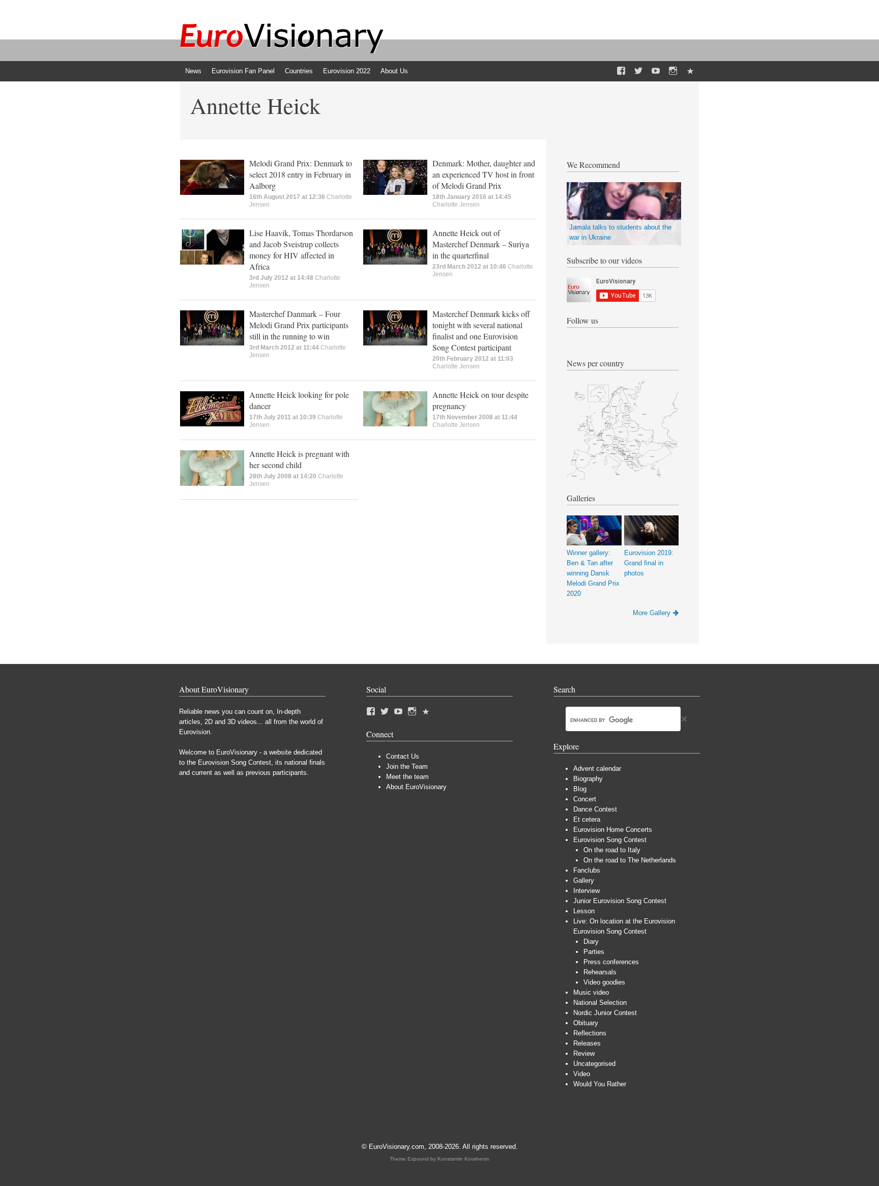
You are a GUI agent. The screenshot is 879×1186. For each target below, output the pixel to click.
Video (581, 1074)
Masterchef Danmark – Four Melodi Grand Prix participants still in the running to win (298, 324)
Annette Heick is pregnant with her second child (299, 459)
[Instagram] (673, 71)
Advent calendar (597, 768)
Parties (593, 952)
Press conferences (611, 962)
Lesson (584, 911)
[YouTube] (655, 71)
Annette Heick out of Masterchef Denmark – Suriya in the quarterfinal (480, 244)
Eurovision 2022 (346, 71)
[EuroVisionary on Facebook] (621, 71)
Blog (580, 789)
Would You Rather (599, 1084)
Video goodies (604, 982)
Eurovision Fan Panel (243, 71)
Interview (586, 890)
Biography (588, 779)
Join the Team (407, 766)
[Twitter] (638, 71)
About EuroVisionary (416, 787)
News (193, 71)
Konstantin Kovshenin (463, 1159)
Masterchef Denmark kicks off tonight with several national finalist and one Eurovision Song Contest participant (481, 330)
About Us (394, 71)
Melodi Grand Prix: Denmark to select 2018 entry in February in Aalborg (300, 174)
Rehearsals (600, 972)
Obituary (585, 1023)
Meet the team (407, 776)
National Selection (600, 1002)
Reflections (589, 1033)
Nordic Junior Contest (605, 1013)
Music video (591, 992)
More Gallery (651, 613)
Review (584, 1053)
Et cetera (586, 819)
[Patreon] (690, 71)
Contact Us (402, 756)
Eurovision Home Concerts (612, 829)
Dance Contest (595, 809)
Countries (299, 71)
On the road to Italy (611, 850)
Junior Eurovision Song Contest (619, 901)
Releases (587, 1043)
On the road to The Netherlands (629, 860)
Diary (591, 941)
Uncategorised (594, 1063)
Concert (584, 799)
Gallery (583, 880)
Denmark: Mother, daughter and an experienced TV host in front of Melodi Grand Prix (483, 174)
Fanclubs (586, 870)
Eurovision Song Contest (610, 840)
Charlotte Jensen (456, 204)
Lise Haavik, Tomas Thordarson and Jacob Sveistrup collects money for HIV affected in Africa (301, 249)
